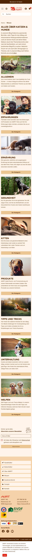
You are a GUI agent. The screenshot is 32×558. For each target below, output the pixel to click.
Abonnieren (16, 446)
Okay (4, 555)
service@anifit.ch (22, 502)
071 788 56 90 (21, 499)
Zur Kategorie (16, 91)
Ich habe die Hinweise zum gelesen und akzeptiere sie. (17, 441)
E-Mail (14, 53)
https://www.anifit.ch (23, 504)
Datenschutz (26, 440)
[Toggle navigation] (2, 8)
